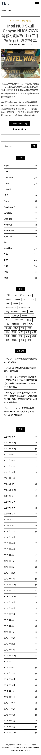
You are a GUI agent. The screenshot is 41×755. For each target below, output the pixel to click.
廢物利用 (20, 248)
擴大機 (8, 328)
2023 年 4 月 (20, 436)
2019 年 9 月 (20, 537)
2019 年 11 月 (20, 531)
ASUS (25, 299)
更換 (29, 328)
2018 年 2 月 (20, 643)
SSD (7, 316)
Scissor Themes (26, 747)
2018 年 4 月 (20, 631)
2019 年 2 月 (20, 572)
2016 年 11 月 (20, 702)
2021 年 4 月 (20, 466)
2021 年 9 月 (20, 454)
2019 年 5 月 (20, 554)
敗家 (29, 21)
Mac (21, 183)
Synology (20, 212)
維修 (20, 271)
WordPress (20, 230)
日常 (20, 266)
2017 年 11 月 (20, 661)
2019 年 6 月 (20, 549)
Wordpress (18, 320)
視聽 (20, 277)
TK (12, 44)
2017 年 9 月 (20, 667)
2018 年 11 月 (20, 590)
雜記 (22, 340)
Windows (14, 21)
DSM (7, 303)
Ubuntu (25, 316)
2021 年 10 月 (20, 448)
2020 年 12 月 (20, 483)
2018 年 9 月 (20, 602)
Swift (21, 189)
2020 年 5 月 (20, 501)
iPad (21, 171)
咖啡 (20, 242)
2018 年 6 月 (20, 619)
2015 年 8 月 (20, 714)
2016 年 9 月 (20, 708)
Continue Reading (19, 124)
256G (22, 295)
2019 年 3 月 (20, 566)
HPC (20, 194)
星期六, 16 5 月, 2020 (24, 44)
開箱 (7, 340)
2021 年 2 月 (20, 478)
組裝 (34, 332)
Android (8, 299)
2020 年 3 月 (20, 513)
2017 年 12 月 (20, 655)
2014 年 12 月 (20, 732)
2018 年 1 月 (20, 649)
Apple (20, 165)
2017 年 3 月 (20, 685)
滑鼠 (7, 332)
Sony (31, 312)
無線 (14, 332)
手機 (24, 324)
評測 (34, 336)
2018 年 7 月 (20, 614)
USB (33, 316)
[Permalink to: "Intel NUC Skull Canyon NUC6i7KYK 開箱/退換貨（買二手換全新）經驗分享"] (20, 64)
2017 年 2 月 (20, 691)
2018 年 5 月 (20, 625)
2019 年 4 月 (20, 560)
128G (15, 295)
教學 (22, 328)
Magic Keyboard (11, 312)
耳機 (21, 336)
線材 (14, 336)
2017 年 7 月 (20, 673)
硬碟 (21, 332)
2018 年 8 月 (20, 608)
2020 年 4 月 (20, 507)
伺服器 (28, 320)
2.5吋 (7, 295)
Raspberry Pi (20, 206)
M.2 (22, 303)
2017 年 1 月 (20, 696)
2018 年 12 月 (20, 584)
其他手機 (20, 236)
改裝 (23, 21)
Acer (29, 295)
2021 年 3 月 (20, 472)
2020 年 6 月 (20, 495)
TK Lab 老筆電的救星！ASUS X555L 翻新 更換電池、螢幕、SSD (20, 411)
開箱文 (15, 340)
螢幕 (27, 336)
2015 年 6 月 (20, 720)
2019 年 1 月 (20, 578)
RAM (24, 312)
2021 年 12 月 (20, 442)
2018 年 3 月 (20, 637)
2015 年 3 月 (20, 726)
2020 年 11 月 (20, 489)
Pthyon (20, 200)
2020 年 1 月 (20, 525)
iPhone (21, 177)
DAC (32, 299)
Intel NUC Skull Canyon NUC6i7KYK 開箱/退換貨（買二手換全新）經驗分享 (20, 33)
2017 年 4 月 (20, 679)
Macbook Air (10, 308)
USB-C (8, 320)
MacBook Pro (24, 308)
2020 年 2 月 (20, 519)
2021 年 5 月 (20, 460)
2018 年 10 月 (20, 596)
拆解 (31, 324)
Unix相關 (20, 218)
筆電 (27, 332)
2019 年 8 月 (20, 543)
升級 (7, 324)
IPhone (15, 303)
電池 (29, 340)
